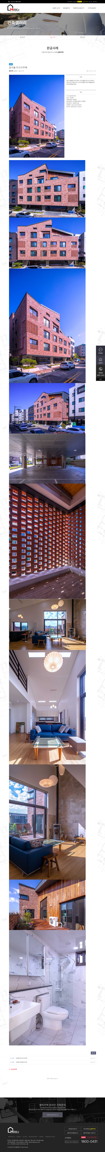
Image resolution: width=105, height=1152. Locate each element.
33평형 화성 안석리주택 (21, 1058)
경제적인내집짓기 (78, 8)
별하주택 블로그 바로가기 (89, 1133)
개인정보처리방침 (33, 1136)
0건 (16, 71)
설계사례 (22, 37)
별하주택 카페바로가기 (72, 1133)
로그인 (90, 1)
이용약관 (41, 1136)
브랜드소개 (56, 8)
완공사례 (52, 37)
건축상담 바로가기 (72, 1129)
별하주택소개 (11, 1136)
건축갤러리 (66, 8)
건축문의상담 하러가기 (52, 1115)
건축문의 (18, 1136)
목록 (94, 1053)
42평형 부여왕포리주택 (21, 1062)
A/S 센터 (25, 1136)
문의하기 (95, 1)
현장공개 (82, 37)
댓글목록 (13, 1069)
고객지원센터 (92, 8)
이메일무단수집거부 (50, 1136)
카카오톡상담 (89, 1129)
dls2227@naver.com (34, 1142)
